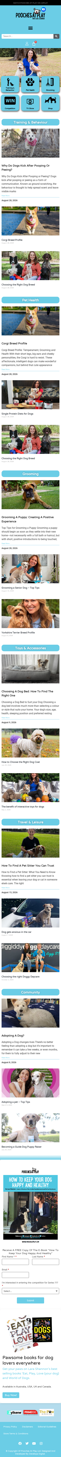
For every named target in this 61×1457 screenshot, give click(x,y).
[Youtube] (34, 1443)
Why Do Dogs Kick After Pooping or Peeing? (26, 168)
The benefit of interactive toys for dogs (23, 807)
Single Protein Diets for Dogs (17, 414)
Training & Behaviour (30, 122)
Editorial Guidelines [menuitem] (47, 1427)
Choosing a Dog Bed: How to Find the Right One (27, 693)
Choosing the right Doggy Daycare (20, 977)
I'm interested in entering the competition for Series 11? (30, 1284)
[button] (30, 28)
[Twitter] (27, 1443)
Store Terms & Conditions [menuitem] (15, 1433)
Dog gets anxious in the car (16, 932)
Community (30, 992)
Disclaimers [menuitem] (27, 1427)
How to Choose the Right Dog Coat (21, 762)
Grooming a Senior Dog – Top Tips (20, 588)
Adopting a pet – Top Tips (16, 1102)
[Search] (56, 36)
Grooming (50, 90)
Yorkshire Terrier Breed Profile (18, 633)
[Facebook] (20, 1443)
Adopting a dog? (13, 1035)
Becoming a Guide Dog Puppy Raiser (22, 1147)
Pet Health (30, 300)
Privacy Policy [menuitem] (10, 1427)
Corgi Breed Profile (12, 240)
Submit (30, 1300)
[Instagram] (41, 1443)
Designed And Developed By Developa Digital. (35, 1453)
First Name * (9, 1256)
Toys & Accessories (30, 648)
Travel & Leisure (30, 822)
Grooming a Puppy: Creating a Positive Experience (28, 519)
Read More (5, 195)
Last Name (38, 1256)
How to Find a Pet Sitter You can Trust (28, 866)
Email (5, 1269)
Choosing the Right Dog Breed (18, 285)
